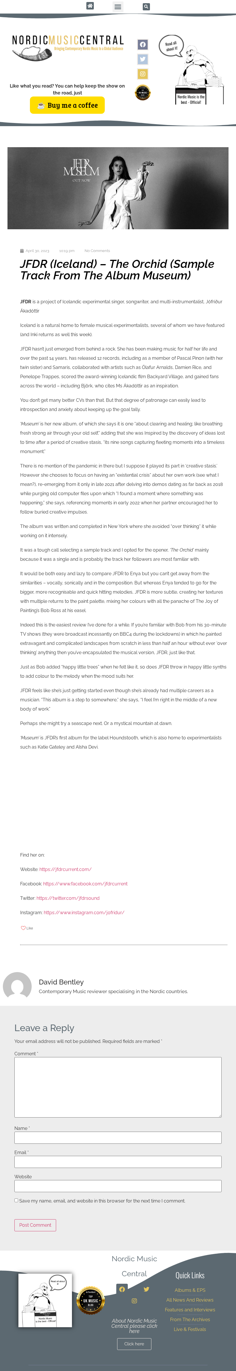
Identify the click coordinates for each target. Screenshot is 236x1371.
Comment (26, 1054)
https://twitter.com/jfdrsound (68, 898)
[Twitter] (143, 59)
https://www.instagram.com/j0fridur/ (84, 912)
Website (23, 1177)
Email (21, 1152)
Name (22, 1128)
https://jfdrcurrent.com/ (65, 869)
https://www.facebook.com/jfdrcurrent (85, 884)
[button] (118, 6)
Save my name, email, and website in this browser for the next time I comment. (102, 1201)
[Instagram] (143, 74)
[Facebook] (143, 44)
